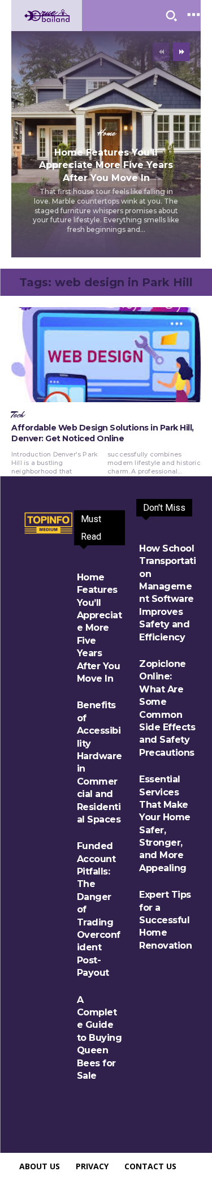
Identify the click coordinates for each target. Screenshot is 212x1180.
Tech (17, 415)
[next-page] (181, 51)
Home (106, 133)
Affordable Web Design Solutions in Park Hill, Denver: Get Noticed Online (102, 433)
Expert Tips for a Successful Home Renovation (165, 920)
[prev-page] (161, 51)
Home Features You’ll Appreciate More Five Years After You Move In (106, 165)
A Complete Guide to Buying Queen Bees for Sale (99, 1037)
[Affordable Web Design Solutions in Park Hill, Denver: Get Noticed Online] (106, 354)
